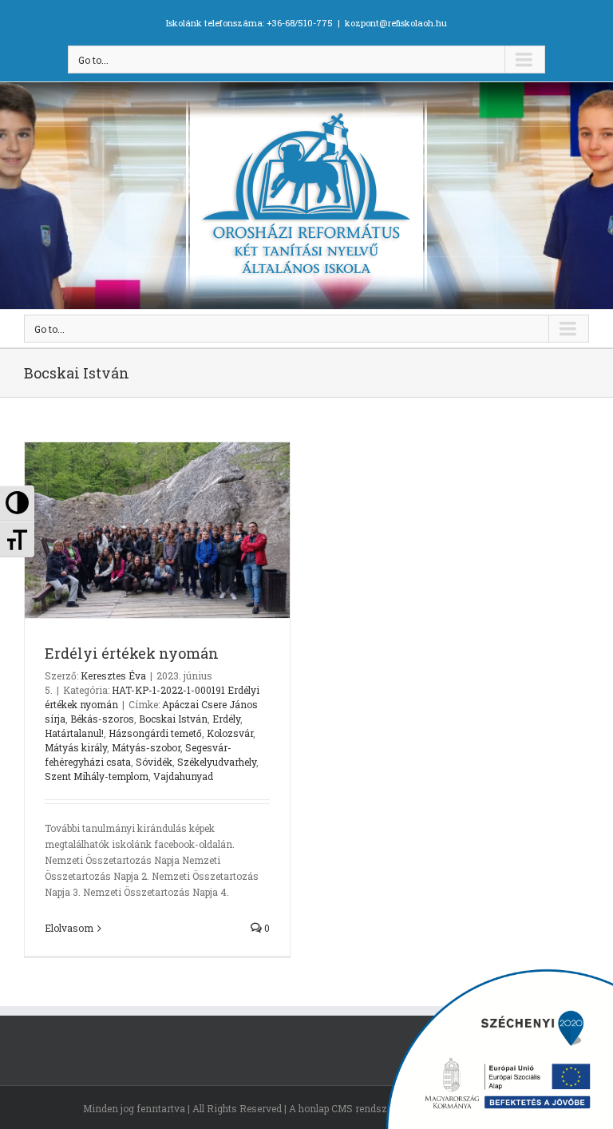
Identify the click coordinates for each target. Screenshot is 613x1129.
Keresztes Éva (113, 675)
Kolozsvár (230, 733)
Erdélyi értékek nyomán (132, 653)
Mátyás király (76, 747)
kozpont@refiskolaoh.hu (396, 23)
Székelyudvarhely (216, 761)
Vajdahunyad (183, 776)
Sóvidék (154, 761)
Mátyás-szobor (146, 747)
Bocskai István (173, 718)
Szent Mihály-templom (96, 776)
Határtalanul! (74, 733)
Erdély (226, 718)
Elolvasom (69, 927)
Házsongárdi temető (155, 733)
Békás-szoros (102, 718)
